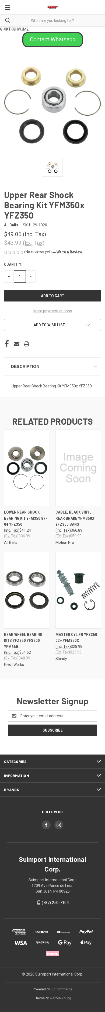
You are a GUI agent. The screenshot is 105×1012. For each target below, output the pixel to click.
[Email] (16, 344)
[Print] (26, 344)
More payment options (52, 311)
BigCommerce (61, 989)
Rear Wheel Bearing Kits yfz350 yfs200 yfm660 (23, 640)
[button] (52, 39)
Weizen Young (60, 998)
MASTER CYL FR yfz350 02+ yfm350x (76, 637)
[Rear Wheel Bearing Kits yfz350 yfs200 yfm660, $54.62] (27, 590)
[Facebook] (6, 344)
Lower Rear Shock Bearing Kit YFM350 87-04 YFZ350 (25, 518)
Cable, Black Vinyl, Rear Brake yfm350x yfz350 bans (74, 518)
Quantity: (13, 264)
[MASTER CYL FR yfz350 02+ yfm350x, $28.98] (78, 590)
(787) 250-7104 (55, 902)
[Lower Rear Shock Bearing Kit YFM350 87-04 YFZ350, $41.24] (27, 467)
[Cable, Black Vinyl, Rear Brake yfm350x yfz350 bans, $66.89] (78, 467)
